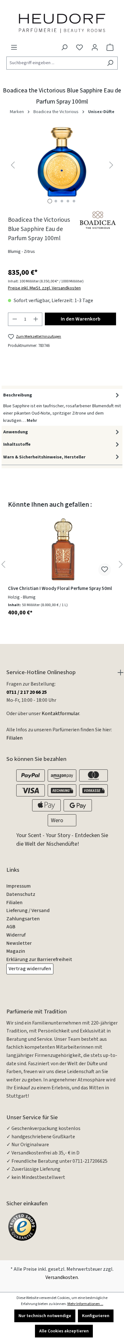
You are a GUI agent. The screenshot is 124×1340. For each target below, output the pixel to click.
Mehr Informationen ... (85, 1304)
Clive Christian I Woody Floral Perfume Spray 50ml (60, 589)
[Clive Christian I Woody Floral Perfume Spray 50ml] (62, 549)
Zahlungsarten (23, 918)
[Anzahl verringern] (14, 319)
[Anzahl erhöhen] (36, 319)
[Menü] (14, 47)
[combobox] (54, 63)
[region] (62, 165)
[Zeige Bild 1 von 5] (50, 201)
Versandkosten (61, 1277)
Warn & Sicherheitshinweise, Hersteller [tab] (44, 457)
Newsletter (19, 943)
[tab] (62, 407)
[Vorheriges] (12, 165)
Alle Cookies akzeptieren (64, 1331)
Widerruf (15, 934)
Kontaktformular (60, 713)
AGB (10, 926)
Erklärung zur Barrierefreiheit (39, 959)
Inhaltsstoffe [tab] (17, 444)
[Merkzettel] (79, 47)
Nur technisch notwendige (44, 1316)
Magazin (15, 951)
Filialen (14, 737)
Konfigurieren (95, 1316)
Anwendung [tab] (15, 432)
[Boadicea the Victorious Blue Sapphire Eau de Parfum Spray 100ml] (62, 162)
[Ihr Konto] (94, 47)
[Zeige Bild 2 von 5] (56, 201)
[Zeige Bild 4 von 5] (68, 201)
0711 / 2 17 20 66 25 (26, 692)
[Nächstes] (111, 165)
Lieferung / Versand (28, 910)
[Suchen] (110, 63)
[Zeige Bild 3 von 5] (62, 201)
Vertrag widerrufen (30, 968)
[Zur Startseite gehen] (62, 23)
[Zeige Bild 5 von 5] (74, 201)
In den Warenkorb (80, 318)
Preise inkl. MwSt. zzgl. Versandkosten (44, 288)
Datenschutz (20, 894)
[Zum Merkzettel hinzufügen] (104, 569)
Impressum (18, 886)
